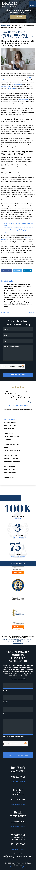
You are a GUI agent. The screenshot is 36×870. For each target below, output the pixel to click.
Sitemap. (12, 867)
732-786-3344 (18, 799)
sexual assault (18, 104)
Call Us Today (18, 16)
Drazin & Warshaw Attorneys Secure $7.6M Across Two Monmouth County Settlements (17, 286)
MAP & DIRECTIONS (18, 782)
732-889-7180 (18, 844)
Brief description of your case (14, 736)
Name (5, 690)
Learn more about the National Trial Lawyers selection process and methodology (18, 642)
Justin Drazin (18, 84)
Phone (5, 714)
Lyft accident (11, 88)
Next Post (32, 312)
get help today (18, 375)
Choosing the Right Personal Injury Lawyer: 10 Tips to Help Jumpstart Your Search (18, 304)
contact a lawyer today (18, 755)
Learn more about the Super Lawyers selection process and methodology (18, 640)
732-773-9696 (18, 822)
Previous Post (5, 312)
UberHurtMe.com (6, 86)
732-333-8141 (18, 777)
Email (5, 702)
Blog (8, 25)
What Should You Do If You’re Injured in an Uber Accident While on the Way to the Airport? (18, 297)
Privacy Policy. (23, 867)
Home (3, 25)
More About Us (18, 563)
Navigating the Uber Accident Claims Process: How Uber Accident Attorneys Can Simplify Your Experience (19, 230)
